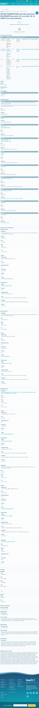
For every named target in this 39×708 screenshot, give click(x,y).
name (2, 296)
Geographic (2, 571)
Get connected (32, 705)
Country (2, 273)
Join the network (12, 685)
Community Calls (12, 689)
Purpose (1, 83)
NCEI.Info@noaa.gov (5, 356)
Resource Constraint (4, 607)
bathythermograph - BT (5, 139)
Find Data (12, 692)
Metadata (6, 9)
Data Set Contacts (3, 311)
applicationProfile (4, 292)
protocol (2, 288)
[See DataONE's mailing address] (27, 696)
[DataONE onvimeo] (30, 693)
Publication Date (3, 87)
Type (1, 108)
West (2, 585)
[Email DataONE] (33, 693)
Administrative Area (5, 265)
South (2, 581)
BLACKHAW (3, 166)
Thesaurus (3, 112)
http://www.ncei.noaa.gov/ (6, 285)
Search (3, 9)
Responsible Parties (4, 388)
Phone (2, 244)
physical (2, 153)
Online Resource (4, 282)
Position (2, 236)
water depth (3, 126)
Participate (11, 681)
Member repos (12, 683)
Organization (3, 231)
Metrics (2, 695)
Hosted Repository (3, 687)
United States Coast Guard (6, 178)
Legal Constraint (3, 611)
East (1, 577)
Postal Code (3, 269)
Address (2, 255)
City (2, 261)
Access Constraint (4, 626)
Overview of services (3, 682)
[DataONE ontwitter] (27, 693)
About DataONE (4, 694)
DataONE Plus (3, 684)
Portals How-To (21, 686)
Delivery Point (3, 257)
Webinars (19, 685)
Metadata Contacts (4, 229)
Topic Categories (3, 91)
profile (2, 154)
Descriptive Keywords (4, 99)
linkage (2, 284)
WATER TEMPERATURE (5, 127)
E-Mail (2, 277)
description (3, 300)
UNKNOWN (3, 202)
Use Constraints (4, 613)
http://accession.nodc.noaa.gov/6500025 (30, 39)
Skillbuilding (20, 681)
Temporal (2, 594)
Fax (1, 250)
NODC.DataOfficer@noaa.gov (7, 278)
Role (2, 240)
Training (19, 683)
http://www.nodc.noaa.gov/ (6, 515)
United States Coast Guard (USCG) (8, 541)
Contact (2, 697)
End (1, 600)
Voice (2, 246)
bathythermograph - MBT (6, 141)
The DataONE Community (11, 687)
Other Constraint (4, 617)
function (2, 304)
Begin (2, 596)
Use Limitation (3, 640)
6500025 (2, 118)
